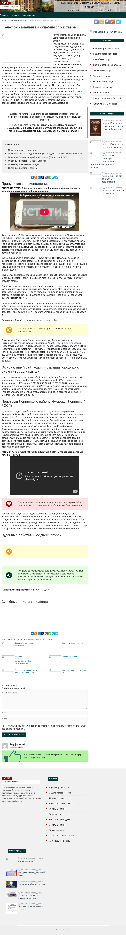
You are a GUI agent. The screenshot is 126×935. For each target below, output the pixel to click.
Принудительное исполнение (23, 150)
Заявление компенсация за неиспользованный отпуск (26, 671)
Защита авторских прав (105, 54)
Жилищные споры (102, 70)
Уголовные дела (101, 92)
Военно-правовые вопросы (107, 65)
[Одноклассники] (35, 177)
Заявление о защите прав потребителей (72, 658)
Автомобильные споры (105, 104)
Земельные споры (102, 87)
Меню (14, 15)
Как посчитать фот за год (72, 643)
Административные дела (18, 20)
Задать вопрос (29, 15)
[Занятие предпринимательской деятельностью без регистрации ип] (8, 657)
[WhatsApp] (49, 177)
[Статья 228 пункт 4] (11, 861)
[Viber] (46, 177)
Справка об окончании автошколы (24, 644)
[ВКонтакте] (32, 177)
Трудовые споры (101, 76)
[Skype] (53, 177)
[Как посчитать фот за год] (55, 653)
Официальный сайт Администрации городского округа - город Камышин (45, 153)
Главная (4, 15)
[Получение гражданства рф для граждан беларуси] (95, 127)
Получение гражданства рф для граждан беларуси (112, 126)
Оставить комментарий (13, 734)
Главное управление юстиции (23, 164)
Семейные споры (102, 59)
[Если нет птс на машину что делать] (11, 908)
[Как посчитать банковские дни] (11, 884)
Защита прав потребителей (107, 98)
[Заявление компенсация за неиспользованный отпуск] (8, 671)
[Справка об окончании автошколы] (8, 643)
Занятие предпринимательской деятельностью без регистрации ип (24, 660)
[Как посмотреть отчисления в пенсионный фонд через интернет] (95, 155)
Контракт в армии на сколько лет (74, 671)
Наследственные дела (105, 81)
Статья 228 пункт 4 (26, 861)
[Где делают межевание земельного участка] (11, 894)
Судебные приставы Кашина (23, 168)
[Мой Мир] (39, 177)
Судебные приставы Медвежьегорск (27, 161)
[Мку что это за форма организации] (95, 175)
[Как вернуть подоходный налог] (95, 143)
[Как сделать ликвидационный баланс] (11, 872)
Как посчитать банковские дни (31, 884)
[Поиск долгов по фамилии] (95, 190)
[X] (42, 177)
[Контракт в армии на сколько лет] (55, 671)
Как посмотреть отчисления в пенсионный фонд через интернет (103, 161)
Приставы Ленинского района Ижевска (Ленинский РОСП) (38, 157)
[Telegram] (56, 177)
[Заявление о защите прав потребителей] (55, 657)
